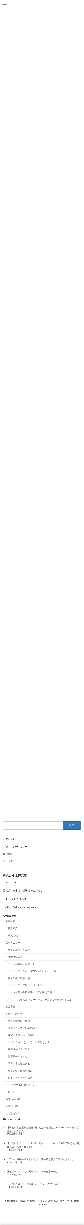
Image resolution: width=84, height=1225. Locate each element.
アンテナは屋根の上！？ (21, 1084)
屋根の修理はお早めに (20, 1070)
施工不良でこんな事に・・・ (24, 1077)
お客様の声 (12, 1106)
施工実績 (10, 1006)
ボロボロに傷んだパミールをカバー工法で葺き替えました (40, 999)
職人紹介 (13, 928)
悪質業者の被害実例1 (19, 1063)
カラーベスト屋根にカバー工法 (25, 985)
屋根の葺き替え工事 (19, 949)
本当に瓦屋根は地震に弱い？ (24, 1028)
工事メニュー (13, 942)
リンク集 (8, 861)
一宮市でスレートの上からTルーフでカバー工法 (33, 1183)
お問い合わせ (10, 839)
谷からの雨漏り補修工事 (21, 964)
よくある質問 (13, 1113)
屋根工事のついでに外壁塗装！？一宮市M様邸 (32, 1171)
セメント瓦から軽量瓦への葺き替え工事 (30, 992)
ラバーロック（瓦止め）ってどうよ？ (29, 1042)
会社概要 (10, 921)
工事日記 (10, 1092)
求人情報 (13, 935)
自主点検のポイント (19, 1049)
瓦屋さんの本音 (14, 1013)
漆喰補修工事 (15, 956)
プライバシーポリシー (15, 846)
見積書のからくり (18, 1056)
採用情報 (8, 853)
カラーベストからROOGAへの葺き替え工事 (32, 971)
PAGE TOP (78, 1183)
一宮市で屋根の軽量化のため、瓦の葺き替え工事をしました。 (41, 1159)
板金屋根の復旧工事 (19, 978)
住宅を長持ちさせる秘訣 (21, 1035)
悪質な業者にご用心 (19, 1020)
